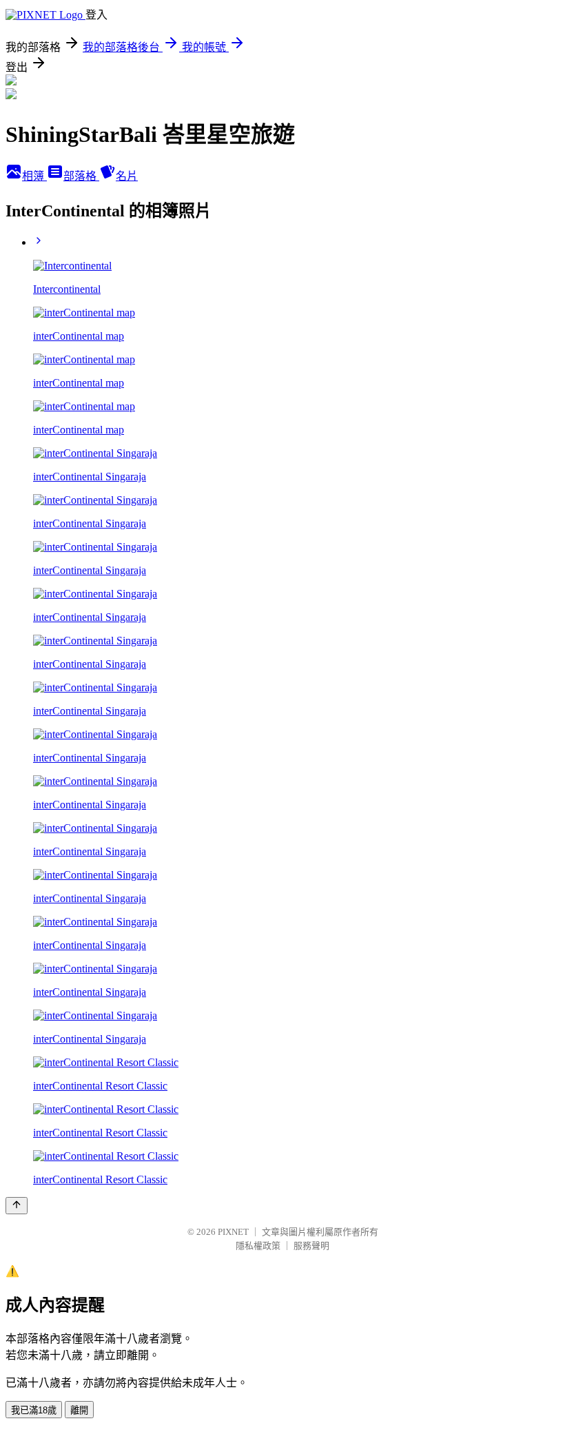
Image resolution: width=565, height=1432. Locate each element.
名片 (127, 176)
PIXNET (233, 1232)
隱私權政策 (258, 1245)
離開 (79, 1410)
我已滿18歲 (33, 1410)
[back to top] (17, 1205)
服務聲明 (311, 1245)
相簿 (34, 176)
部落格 (81, 176)
